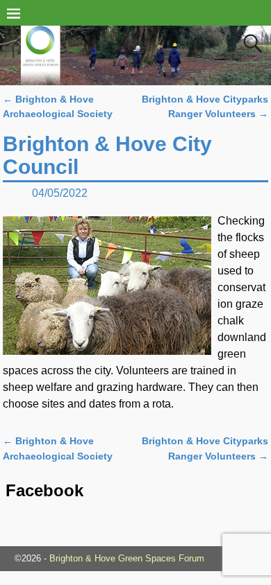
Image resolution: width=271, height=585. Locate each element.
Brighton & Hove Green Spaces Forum (126, 558)
